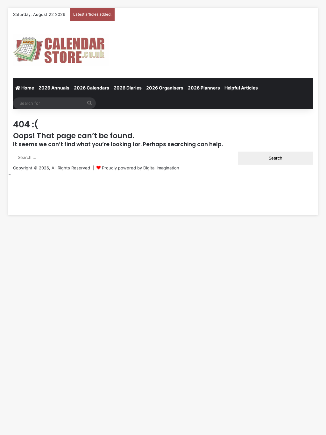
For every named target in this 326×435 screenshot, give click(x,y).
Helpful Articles (241, 87)
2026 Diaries (128, 87)
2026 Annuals (54, 87)
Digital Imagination (161, 167)
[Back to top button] (9, 174)
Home (27, 87)
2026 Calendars (91, 87)
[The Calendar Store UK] (61, 50)
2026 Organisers (164, 87)
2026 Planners (204, 87)
